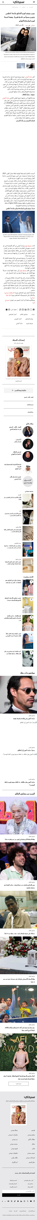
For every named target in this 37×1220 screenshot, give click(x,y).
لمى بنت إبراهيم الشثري (15, 429)
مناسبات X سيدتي (13, 1135)
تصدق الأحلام (30, 405)
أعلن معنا (15, 1211)
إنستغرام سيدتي (9, 292)
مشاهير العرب (32, 748)
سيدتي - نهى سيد (30, 25)
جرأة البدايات (30, 412)
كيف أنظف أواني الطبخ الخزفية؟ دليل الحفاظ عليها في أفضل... (13, 563)
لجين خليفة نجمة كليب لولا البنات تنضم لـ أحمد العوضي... (13, 635)
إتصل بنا (10, 1211)
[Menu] (34, 2)
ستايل (33, 1144)
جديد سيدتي (29, 491)
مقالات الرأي (29, 424)
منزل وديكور (18, 559)
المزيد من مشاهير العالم (25, 794)
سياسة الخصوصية (23, 1211)
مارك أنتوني (28, 77)
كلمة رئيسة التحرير (20, 390)
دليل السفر (32, 1162)
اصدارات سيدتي (30, 1158)
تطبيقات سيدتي (13, 1153)
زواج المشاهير (29, 319)
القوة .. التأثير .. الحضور (28, 397)
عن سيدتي (15, 1139)
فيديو (33, 1130)
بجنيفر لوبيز (22, 270)
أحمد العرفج (18, 469)
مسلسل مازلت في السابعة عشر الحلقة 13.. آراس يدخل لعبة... (13, 581)
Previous (32, 39)
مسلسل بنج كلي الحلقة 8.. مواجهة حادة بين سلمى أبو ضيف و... (12, 547)
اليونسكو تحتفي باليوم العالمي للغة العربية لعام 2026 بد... (12, 531)
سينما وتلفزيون (17, 543)
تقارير (33, 1149)
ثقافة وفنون (18, 527)
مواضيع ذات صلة (27, 673)
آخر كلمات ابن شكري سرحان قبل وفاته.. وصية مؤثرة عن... (12, 652)
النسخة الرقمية (18, 381)
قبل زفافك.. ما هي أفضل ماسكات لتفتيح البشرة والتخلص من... (12, 618)
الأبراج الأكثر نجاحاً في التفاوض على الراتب (12, 498)
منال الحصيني (17, 479)
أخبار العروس (18, 319)
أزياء (20, 511)
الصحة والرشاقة (13, 1180)
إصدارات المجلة (19, 340)
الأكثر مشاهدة (28, 577)
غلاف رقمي (14, 1158)
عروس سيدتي (31, 1153)
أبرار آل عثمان (17, 442)
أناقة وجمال (30, 1187)
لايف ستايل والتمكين (28, 1180)
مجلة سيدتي (14, 1130)
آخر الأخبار (15, 1162)
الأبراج (19, 495)
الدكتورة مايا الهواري (16, 454)
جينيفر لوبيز (28, 246)
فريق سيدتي (14, 1149)
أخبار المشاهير (13, 314)
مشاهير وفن (30, 1184)
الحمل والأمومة (13, 1187)
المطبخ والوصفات (13, 1184)
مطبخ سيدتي (31, 1135)
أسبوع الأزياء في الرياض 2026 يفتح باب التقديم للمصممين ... (13, 515)
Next (4, 39)
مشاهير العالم (24, 314)
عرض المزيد (18, 1084)
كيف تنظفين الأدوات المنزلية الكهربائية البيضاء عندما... (13, 599)
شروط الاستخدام (31, 1211)
